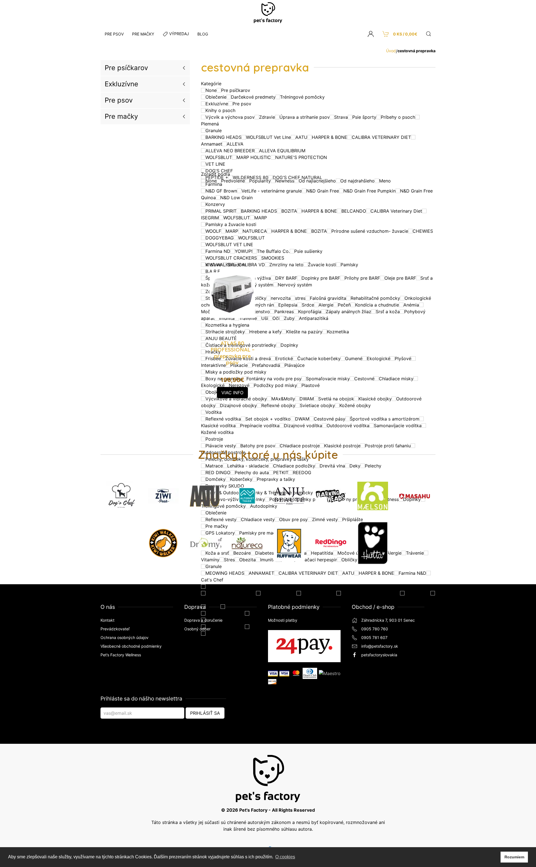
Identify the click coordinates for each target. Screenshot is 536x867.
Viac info (232, 392)
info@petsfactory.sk (379, 646)
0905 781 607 (374, 637)
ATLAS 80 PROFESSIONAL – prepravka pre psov (232, 353)
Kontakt (107, 620)
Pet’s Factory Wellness (120, 654)
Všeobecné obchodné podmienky (131, 646)
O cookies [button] (285, 856)
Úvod (391, 50)
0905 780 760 (374, 628)
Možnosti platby (282, 620)
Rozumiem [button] (514, 857)
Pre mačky (121, 116)
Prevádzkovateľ (115, 628)
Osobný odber (197, 628)
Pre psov (119, 100)
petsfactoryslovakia (379, 654)
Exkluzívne (121, 84)
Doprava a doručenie (203, 620)
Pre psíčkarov (126, 68)
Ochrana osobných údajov (124, 637)
